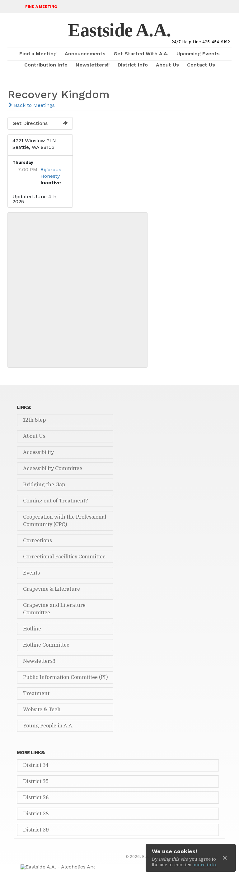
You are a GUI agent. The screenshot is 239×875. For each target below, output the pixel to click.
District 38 (36, 814)
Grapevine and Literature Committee (54, 609)
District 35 (36, 781)
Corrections (37, 540)
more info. (205, 864)
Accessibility (38, 452)
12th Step (34, 420)
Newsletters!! (93, 65)
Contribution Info (46, 65)
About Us (167, 65)
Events (31, 573)
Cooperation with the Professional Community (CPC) (64, 520)
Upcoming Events (198, 54)
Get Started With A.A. (141, 54)
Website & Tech (42, 709)
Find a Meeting (41, 6)
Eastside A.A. (119, 30)
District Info (133, 65)
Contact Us (201, 65)
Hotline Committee (46, 645)
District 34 (36, 765)
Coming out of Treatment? (55, 501)
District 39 (36, 830)
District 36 (36, 797)
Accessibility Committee (52, 468)
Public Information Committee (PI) (65, 677)
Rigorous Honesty (50, 173)
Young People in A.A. (48, 726)
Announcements (85, 54)
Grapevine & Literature (51, 589)
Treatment (36, 693)
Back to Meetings (33, 105)
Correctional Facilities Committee (64, 557)
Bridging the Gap (44, 485)
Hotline (32, 629)
